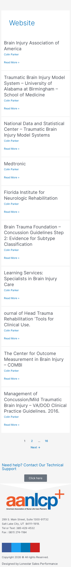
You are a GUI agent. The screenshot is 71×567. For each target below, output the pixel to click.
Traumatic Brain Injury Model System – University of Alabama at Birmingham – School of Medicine (34, 86)
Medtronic (15, 163)
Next (35, 447)
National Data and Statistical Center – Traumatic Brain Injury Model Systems (34, 129)
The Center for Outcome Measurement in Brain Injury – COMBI (34, 359)
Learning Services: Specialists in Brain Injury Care (30, 278)
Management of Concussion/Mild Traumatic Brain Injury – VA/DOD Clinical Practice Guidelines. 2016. (35, 402)
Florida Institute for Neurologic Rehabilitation (31, 195)
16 (46, 441)
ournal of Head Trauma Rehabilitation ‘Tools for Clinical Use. (29, 319)
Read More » (11, 62)
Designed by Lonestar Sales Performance (30, 563)
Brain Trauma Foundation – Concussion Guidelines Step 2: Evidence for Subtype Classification (34, 235)
